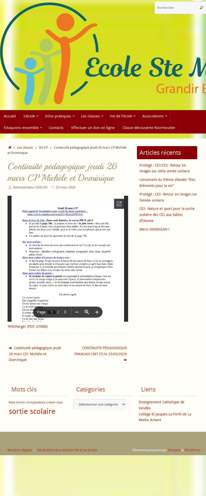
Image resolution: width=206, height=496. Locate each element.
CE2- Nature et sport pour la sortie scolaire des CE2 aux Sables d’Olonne (167, 214)
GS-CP (43, 147)
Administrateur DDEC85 (30, 187)
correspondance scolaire (41, 402)
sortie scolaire (32, 411)
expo (60, 402)
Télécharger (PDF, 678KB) (27, 326)
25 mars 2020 (65, 187)
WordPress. (192, 450)
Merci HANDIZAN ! (154, 229)
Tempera (174, 450)
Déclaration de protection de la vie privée (67, 450)
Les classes (25, 147)
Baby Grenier (17, 402)
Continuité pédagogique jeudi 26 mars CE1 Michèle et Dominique (35, 353)
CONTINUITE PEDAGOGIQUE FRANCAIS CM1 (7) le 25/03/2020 (100, 350)
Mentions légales (20, 450)
